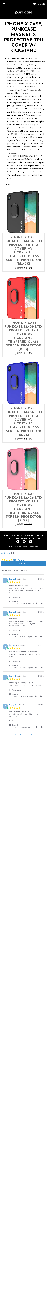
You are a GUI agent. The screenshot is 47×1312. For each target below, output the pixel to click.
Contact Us (17, 535)
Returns (29, 535)
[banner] (23, 13)
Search (7, 535)
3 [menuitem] (26, 735)
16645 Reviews (18, 560)
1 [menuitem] (20, 735)
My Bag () (40, 4)
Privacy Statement (22, 538)
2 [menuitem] (23, 735)
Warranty (37, 538)
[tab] (6, 571)
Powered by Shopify (15, 546)
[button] (14, 601)
